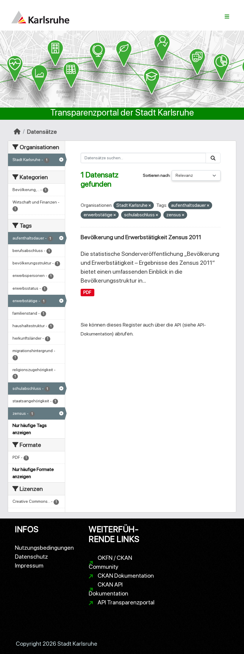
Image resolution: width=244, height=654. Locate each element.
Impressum (29, 565)
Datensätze (42, 131)
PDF (87, 292)
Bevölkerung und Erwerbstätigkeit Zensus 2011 (141, 237)
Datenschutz (31, 556)
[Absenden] (213, 158)
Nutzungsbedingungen (44, 547)
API (177, 325)
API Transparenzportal (126, 602)
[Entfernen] (149, 206)
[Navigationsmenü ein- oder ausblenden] (227, 17)
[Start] (17, 131)
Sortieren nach (156, 175)
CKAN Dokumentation (126, 575)
